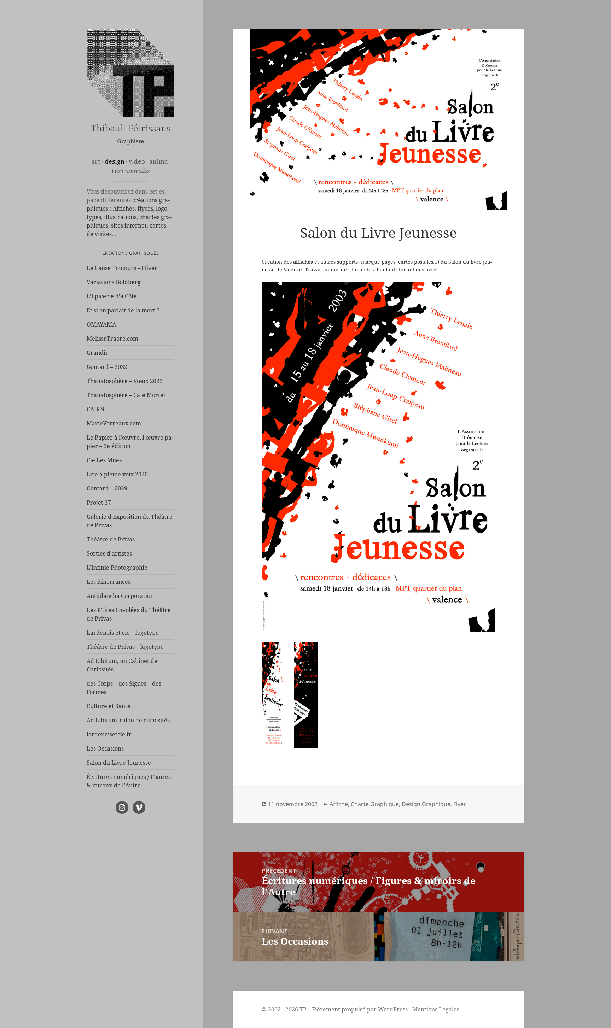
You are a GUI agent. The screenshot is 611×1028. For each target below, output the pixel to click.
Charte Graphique (375, 804)
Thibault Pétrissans (130, 128)
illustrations (120, 217)
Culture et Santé (108, 706)
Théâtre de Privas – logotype (125, 647)
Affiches (124, 208)
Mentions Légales (435, 1009)
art (95, 161)
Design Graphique (426, 804)
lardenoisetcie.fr (109, 734)
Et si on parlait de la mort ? (123, 310)
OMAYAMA (101, 324)
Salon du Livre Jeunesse (119, 762)
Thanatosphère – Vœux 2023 (125, 381)
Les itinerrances (108, 582)
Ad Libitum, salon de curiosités (128, 720)
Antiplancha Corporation (120, 596)
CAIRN (95, 409)
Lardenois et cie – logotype (123, 632)
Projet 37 (99, 502)
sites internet (129, 225)
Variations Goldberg (114, 282)
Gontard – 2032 (107, 367)
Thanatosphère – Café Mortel (126, 395)
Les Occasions (105, 748)
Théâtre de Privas (111, 539)
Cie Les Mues (104, 460)
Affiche (339, 804)
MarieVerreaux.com (114, 423)
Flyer (459, 804)
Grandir (97, 353)
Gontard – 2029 (107, 488)
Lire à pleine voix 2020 (117, 474)
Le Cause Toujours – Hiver (122, 268)
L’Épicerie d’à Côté (112, 296)
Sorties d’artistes (109, 553)
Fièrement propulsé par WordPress (360, 1009)
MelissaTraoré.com (112, 338)
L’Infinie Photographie (117, 567)
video (137, 161)
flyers (145, 208)
